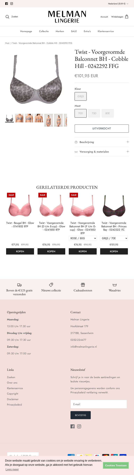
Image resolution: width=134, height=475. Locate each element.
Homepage (26, 31)
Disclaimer (12, 399)
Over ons (12, 383)
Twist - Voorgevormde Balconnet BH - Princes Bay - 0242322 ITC (113, 226)
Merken (60, 31)
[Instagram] (11, 3)
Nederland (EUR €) (116, 3)
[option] (36, 79)
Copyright (12, 394)
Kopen (20, 251)
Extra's (87, 31)
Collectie (44, 31)
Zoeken (11, 377)
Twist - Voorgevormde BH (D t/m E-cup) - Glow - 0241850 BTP (51, 226)
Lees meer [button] (12, 469)
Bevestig (80, 415)
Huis (7, 43)
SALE (74, 31)
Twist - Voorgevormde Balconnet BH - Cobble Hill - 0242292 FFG (42, 43)
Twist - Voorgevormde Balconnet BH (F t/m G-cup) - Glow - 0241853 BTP (82, 228)
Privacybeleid (14, 405)
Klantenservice (106, 31)
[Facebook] (6, 3)
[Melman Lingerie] (67, 17)
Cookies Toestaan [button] (116, 465)
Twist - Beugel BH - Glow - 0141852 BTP (20, 224)
